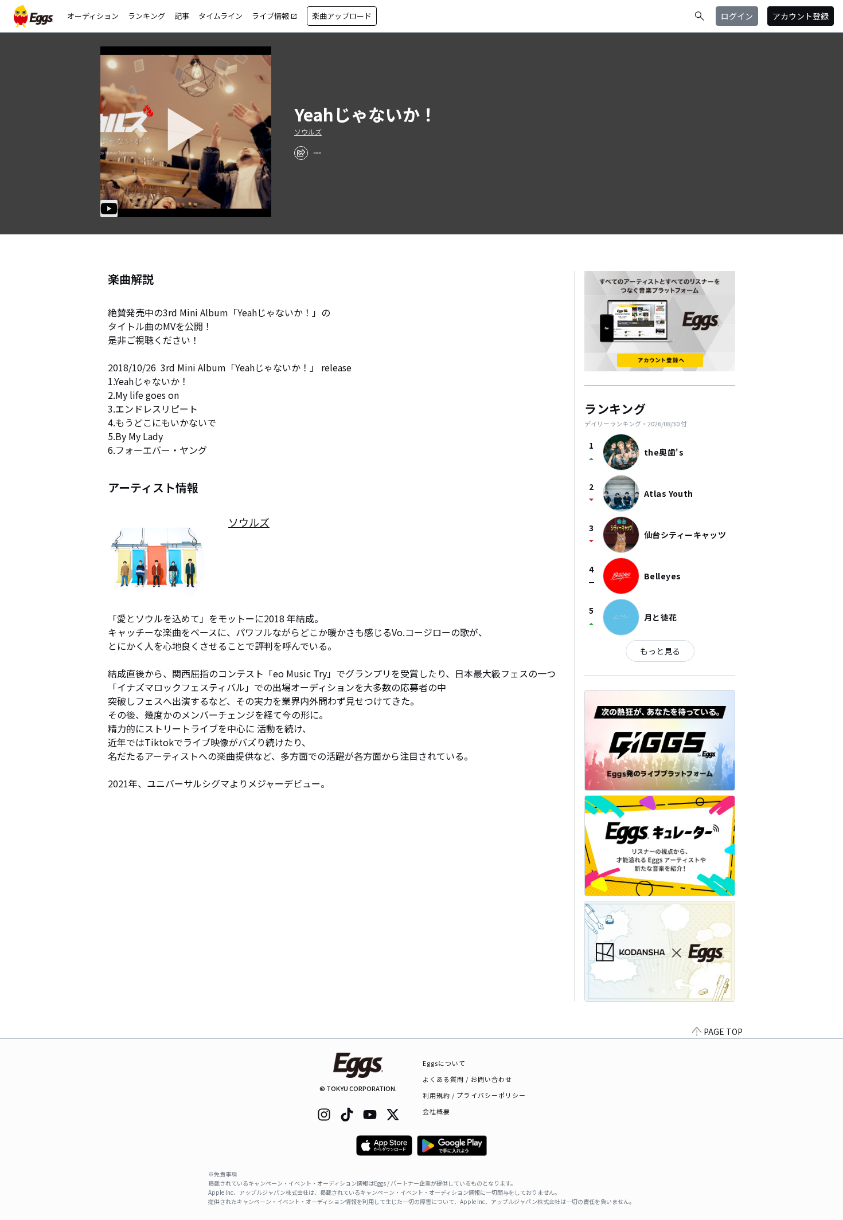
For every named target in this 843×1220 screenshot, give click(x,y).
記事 (181, 15)
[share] (301, 153)
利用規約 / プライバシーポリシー (474, 1095)
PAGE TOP (723, 1031)
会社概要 (436, 1111)
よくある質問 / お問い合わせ (468, 1079)
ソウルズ (308, 131)
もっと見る (660, 651)
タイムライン (220, 15)
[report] (317, 153)
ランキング (146, 15)
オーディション (93, 15)
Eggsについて (444, 1063)
